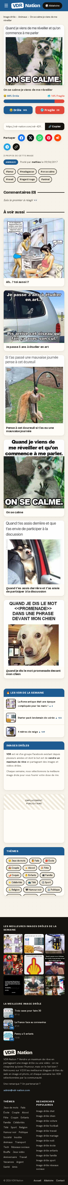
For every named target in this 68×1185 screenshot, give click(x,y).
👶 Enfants (30, 875)
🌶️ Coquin (13, 875)
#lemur (9, 171)
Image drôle (9, 16)
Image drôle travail (46, 1130)
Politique (23, 1132)
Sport (14, 1127)
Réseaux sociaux (20, 1147)
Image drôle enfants (47, 1150)
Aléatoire (48, 1180)
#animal (45, 179)
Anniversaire (10, 1157)
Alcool (25, 1112)
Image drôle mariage (47, 1135)
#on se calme (47, 171)
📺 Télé (32, 882)
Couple (16, 1112)
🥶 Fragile (49, 110)
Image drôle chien (45, 1115)
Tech (6, 1147)
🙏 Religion (14, 889)
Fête (5, 1117)
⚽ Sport (46, 882)
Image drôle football (47, 1125)
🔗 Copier (54, 126)
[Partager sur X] (30, 137)
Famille (7, 1122)
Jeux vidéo (19, 1152)
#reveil (9, 179)
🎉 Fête (45, 867)
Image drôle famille (46, 1155)
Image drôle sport (45, 1160)
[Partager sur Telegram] (7, 147)
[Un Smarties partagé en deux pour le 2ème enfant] (13, 985)
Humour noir (9, 1132)
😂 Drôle (18, 110)
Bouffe (6, 1152)
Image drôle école (46, 1145)
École (6, 1112)
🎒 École (49, 860)
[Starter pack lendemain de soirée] (34, 943)
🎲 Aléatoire (52, 5)
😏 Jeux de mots (16, 860)
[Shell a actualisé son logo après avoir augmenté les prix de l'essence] (34, 964)
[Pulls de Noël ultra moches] (13, 964)
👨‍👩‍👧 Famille (47, 875)
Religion (23, 1127)
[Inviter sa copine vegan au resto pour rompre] (34, 985)
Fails (23, 1107)
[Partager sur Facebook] (21, 137)
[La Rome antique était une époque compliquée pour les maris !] (13, 943)
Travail (23, 1157)
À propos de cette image (18, 155)
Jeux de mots (10, 1107)
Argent (20, 1161)
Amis (14, 1166)
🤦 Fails (35, 860)
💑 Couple (13, 867)
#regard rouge (27, 179)
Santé (6, 1166)
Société (7, 1137)
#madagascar (27, 171)
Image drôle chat (45, 1111)
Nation (26, 5)
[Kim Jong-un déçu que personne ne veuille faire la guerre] (55, 964)
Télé (5, 1127)
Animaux (22, 16)
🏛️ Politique (53, 889)
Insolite (18, 1137)
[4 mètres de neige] (55, 943)
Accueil (37, 1180)
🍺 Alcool (30, 867)
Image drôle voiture (46, 1120)
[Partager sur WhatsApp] (39, 137)
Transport (20, 1142)
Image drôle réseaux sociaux (47, 1167)
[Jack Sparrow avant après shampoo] (55, 985)
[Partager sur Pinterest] (48, 137)
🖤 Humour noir (33, 889)
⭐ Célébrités (15, 882)
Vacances (8, 1161)
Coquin (14, 1117)
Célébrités (19, 1122)
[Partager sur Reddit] (57, 137)
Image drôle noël (45, 1140)
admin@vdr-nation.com (16, 1090)
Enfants (25, 1117)
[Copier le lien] (16, 147)
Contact (60, 1180)
